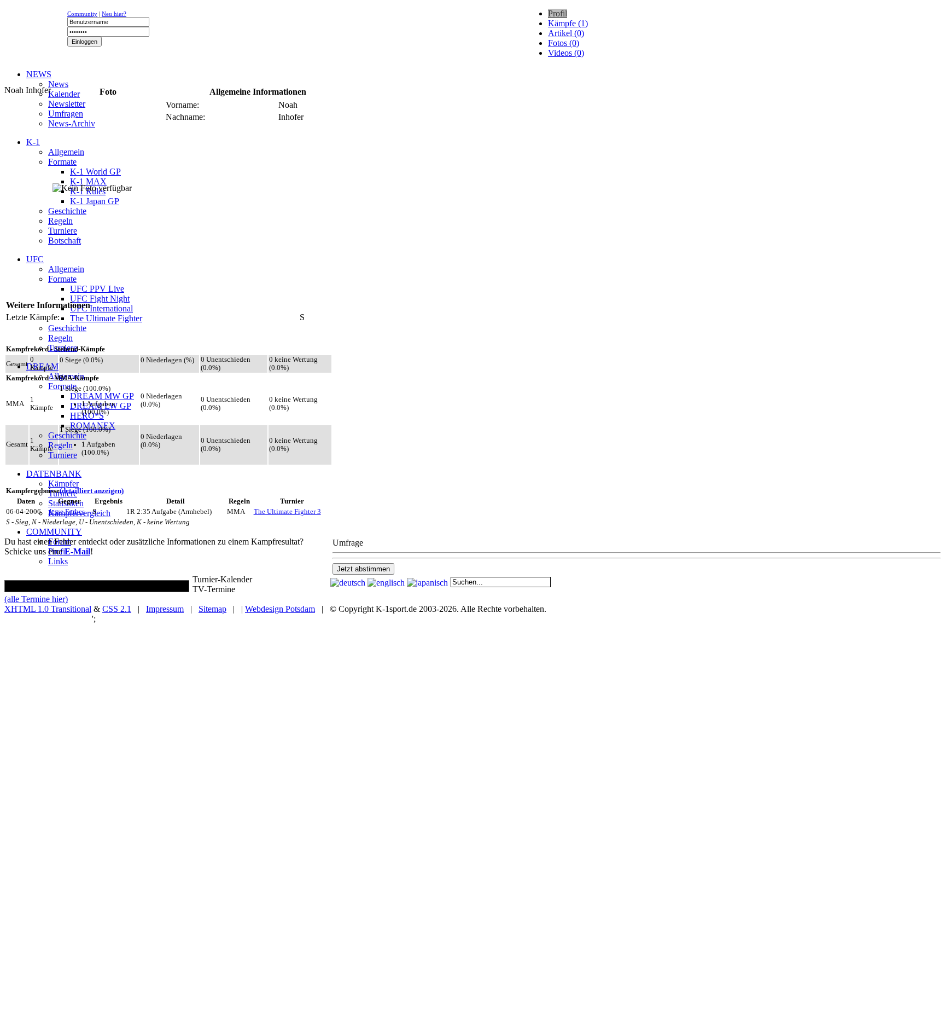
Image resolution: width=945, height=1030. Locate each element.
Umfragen (65, 113)
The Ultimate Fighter (106, 318)
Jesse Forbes (67, 512)
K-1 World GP (95, 171)
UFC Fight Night (100, 298)
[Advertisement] (138, 80)
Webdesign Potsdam (280, 609)
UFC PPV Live (97, 288)
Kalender (64, 94)
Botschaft (64, 240)
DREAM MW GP (102, 396)
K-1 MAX (88, 181)
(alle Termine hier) (36, 599)
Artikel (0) (566, 33)
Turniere (62, 230)
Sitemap (212, 609)
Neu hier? (114, 13)
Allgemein (66, 152)
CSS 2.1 (116, 609)
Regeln (60, 220)
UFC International (101, 308)
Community (82, 13)
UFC (35, 259)
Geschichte (67, 211)
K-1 (33, 142)
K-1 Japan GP (94, 201)
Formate (62, 161)
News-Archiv (71, 123)
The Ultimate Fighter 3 (287, 512)
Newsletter (66, 103)
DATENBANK (53, 473)
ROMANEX (92, 425)
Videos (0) (566, 52)
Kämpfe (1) (568, 23)
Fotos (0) (563, 43)
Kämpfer (63, 483)
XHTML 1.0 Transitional (47, 609)
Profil (557, 13)
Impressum (165, 609)
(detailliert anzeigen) (92, 491)
